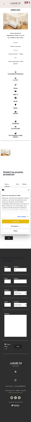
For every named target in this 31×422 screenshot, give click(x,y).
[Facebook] (11, 397)
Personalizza (14, 226)
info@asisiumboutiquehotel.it (15, 392)
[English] (25, 2)
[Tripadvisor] (19, 397)
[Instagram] (15, 397)
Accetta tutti (15, 221)
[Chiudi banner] (28, 190)
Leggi (5, 349)
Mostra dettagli (21, 216)
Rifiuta (15, 231)
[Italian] (28, 2)
